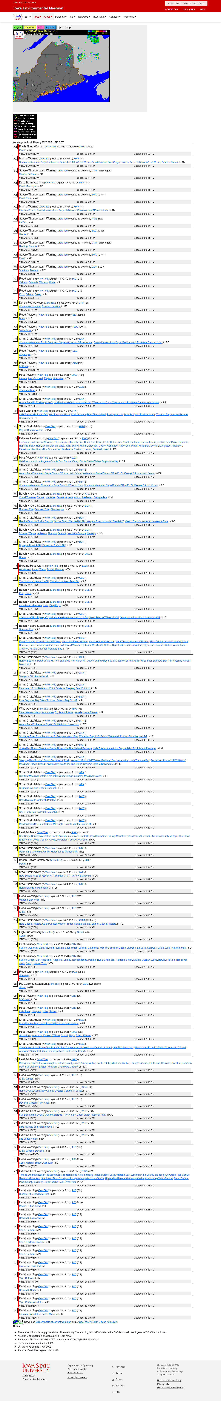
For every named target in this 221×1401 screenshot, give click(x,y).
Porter (22, 863)
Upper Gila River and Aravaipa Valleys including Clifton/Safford (139, 1178)
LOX (73, 457)
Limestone (24, 442)
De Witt (47, 1035)
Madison (116, 1063)
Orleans (62, 533)
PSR (81, 182)
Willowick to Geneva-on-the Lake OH (68, 617)
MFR (81, 469)
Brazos (42, 1066)
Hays (72, 1035)
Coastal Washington (30, 306)
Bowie (161, 959)
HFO (81, 637)
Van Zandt (123, 442)
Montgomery (73, 1063)
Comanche (54, 449)
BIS (74, 314)
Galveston (37, 1063)
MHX (76, 158)
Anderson (177, 445)
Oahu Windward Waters (67, 645)
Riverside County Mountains (72, 839)
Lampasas (164, 445)
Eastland (78, 449)
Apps (36, 16)
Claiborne (93, 947)
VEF (84, 1111)
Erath (106, 442)
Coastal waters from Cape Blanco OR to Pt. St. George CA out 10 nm (120, 485)
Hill (55, 442)
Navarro (48, 442)
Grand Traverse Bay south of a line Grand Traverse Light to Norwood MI (76, 764)
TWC (82, 146)
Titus (44, 963)
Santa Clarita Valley (90, 461)
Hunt (38, 445)
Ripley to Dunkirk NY (30, 545)
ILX (74, 1159)
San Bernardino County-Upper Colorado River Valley (47, 1114)
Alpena (69, 497)
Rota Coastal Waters (30, 923)
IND (74, 278)
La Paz (23, 222)
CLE (74, 350)
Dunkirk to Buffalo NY (53, 545)
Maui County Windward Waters (132, 641)
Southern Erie (42, 509)
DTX (87, 553)
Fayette (48, 378)
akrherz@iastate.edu (77, 1377)
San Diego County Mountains (35, 836)
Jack (68, 445)
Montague (112, 445)
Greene (30, 1150)
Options (50, 27)
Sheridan (24, 270)
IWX (81, 872)
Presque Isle (100, 497)
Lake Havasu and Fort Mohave (35, 1126)
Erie (21, 593)
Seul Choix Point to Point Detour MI (38, 812)
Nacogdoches (79, 959)
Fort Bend (155, 1063)
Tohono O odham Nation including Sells (40, 1174)
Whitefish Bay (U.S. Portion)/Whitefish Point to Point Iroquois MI (113, 736)
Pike (40, 1102)
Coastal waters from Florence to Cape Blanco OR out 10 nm (51, 485)
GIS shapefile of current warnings (53, 1322)
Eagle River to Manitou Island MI (74, 824)
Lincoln (83, 947)
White (52, 282)
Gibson (30, 294)
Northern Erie (26, 509)
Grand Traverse (27, 497)
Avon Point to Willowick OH (104, 617)
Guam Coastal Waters (54, 923)
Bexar (79, 1035)
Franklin (170, 959)
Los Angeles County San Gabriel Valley (57, 461)
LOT (87, 860)
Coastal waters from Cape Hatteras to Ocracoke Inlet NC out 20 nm (54, 162)
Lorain (28, 593)
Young (75, 445)
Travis (42, 569)
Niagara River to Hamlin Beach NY (104, 521)
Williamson (25, 569)
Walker (125, 1063)
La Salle (141, 947)
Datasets (60, 16)
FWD (85, 438)
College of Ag (29, 1375)
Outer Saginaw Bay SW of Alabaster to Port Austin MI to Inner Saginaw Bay (127, 660)
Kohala (78, 712)
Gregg (31, 959)
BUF (87, 505)
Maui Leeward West (29, 712)
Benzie (60, 497)
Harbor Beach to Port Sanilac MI (36, 660)
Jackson (131, 947)
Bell (147, 445)
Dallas (144, 442)
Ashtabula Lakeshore (30, 605)
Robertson (124, 445)
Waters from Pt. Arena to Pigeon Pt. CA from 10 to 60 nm (49, 724)
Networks (83, 16)
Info (71, 16)
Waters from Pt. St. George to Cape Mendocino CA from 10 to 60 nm (55, 402)
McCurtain (24, 999)
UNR (94, 170)
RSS (117, 1391)
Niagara (52, 533)
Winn (167, 947)
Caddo (122, 947)
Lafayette (36, 1011)
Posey (38, 294)
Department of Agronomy (35, 1379)
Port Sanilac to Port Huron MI (70, 660)
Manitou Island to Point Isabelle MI (37, 824)
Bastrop (59, 569)
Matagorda (25, 1063)
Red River (54, 947)
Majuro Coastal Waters (31, 430)
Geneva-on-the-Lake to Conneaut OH (140, 617)
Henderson (67, 449)
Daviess (23, 1102)
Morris (37, 963)
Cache (22, 234)
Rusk (100, 959)
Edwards (33, 282)
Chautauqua (57, 509)
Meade (22, 174)
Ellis (70, 442)
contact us (171, 9)
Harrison (120, 959)
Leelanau (87, 497)
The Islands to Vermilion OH (34, 581)
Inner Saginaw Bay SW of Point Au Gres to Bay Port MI (48, 700)
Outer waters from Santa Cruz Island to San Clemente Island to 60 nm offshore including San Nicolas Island (76, 1047)
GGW (95, 266)
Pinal (22, 150)
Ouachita (33, 947)
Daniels (34, 270)
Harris (100, 1063)
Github (118, 1379)
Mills (44, 449)
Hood (99, 442)
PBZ (74, 971)
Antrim (77, 497)
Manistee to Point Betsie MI (33, 688)
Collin (45, 445)
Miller (45, 1011)
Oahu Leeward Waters (41, 645)
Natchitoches (179, 947)
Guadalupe (25, 1035)
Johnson (78, 442)
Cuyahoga (24, 354)
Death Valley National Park (91, 1114)
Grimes (61, 1063)
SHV (74, 944)
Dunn (22, 318)
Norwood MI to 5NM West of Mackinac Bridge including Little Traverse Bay (110, 760)
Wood (154, 959)
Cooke (102, 445)
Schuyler (48, 1162)
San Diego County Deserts (48, 1090)
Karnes (87, 1035)
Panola (92, 959)
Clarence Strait (27, 390)
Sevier (52, 1011)
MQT (81, 744)
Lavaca (23, 378)
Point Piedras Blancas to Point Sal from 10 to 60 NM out (48, 1023)
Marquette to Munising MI (64, 851)
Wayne (32, 533)
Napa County (26, 1090)
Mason (22, 1206)
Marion (137, 959)
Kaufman (135, 442)
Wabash (43, 282)
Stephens (183, 442)
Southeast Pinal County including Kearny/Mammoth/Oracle (72, 1178)
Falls (141, 445)
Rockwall (97, 449)
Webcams (128, 16)
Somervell (89, 442)
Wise (61, 445)
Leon (106, 449)
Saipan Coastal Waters (104, 923)
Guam (22, 935)
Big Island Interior (64, 712)
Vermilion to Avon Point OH (64, 581)
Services (114, 16)
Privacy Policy (163, 1383)
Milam (134, 445)
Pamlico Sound (169, 162)
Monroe (23, 533)
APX (73, 410)
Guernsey (24, 975)
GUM (82, 426)
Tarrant (152, 442)
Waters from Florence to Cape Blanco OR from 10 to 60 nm (50, 473)
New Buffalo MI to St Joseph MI (35, 875)
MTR (81, 720)
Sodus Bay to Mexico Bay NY (69, 521)
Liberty (134, 1063)
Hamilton (36, 449)
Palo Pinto (171, 442)
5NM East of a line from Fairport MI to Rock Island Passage (124, 748)
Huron (22, 557)
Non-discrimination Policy (169, 1380)
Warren (53, 1314)
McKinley (24, 366)
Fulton (31, 1206)
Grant (161, 947)
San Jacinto (31, 1066)
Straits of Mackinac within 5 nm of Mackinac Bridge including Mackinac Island (60, 776)
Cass (22, 963)
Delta (32, 445)
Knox (22, 294)
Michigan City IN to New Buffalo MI (72, 875)
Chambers (63, 1066)
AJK (81, 386)
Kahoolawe (47, 712)
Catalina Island (27, 461)
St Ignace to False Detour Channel (37, 788)
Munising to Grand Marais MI (34, 851)
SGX (74, 832)
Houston (176, 1063)
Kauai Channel (27, 641)
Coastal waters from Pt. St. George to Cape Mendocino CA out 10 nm (55, 342)
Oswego (91, 533)
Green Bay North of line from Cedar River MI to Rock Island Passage (55, 748)
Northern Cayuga (77, 533)
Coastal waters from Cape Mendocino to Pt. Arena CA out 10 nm (128, 342)
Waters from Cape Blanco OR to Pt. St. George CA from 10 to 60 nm (119, 473)
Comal (64, 1035)
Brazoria (165, 1063)
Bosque (62, 442)
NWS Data (98, 16)
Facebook (120, 1366)
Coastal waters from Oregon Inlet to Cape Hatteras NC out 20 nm (125, 162)
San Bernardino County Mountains (108, 836)
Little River (24, 1011)
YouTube (119, 1385)
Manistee (50, 497)
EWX (74, 374)
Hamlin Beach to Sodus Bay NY (36, 521)
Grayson (92, 445)
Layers (17, 27)
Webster (104, 947)
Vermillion (38, 1302)
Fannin (83, 445)
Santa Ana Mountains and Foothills (70, 836)
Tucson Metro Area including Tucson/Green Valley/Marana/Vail (96, 1174)
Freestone (24, 449)
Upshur (146, 959)
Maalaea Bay (55, 648)
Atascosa (37, 1035)
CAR (81, 302)
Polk (21, 1066)
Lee (30, 378)
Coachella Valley (73, 1090)
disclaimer (189, 9)
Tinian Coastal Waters (78, 923)
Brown (38, 1162)
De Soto (65, 947)
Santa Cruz (25, 330)
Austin (84, 1063)
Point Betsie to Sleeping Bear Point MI (69, 688)
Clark (33, 1290)
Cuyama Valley (110, 461)
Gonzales (58, 378)
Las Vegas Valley (28, 1138)
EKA (81, 338)
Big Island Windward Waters (96, 645)
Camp (29, 963)
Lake (45, 605)
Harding (23, 246)
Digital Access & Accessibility (170, 1387)
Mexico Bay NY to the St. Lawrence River (146, 521)
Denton (54, 445)
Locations (30, 27)
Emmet (40, 497)
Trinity (107, 1063)
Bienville (43, 947)
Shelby (67, 959)
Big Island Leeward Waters (157, 645)
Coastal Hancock (51, 306)
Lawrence (34, 899)
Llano (35, 569)
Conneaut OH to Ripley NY (33, 617)
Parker (160, 442)
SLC (94, 230)
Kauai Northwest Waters (74, 641)
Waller (92, 1063)
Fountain (24, 1314)
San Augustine (44, 959)
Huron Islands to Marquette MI (35, 887)
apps (202, 9)
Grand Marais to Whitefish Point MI (37, 800)
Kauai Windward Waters (101, 641)
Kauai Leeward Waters (48, 641)
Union (74, 947)
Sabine (23, 947)
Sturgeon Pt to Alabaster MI (33, 676)
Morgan (30, 1162)
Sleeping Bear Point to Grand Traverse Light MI (44, 760)
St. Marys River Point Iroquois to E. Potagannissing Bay (48, 736)
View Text (50, 146)
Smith (129, 959)
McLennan (37, 442)
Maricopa (31, 186)
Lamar (88, 449)
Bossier (113, 947)
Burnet (50, 569)
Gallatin (23, 282)
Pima (28, 198)
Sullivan (30, 1230)
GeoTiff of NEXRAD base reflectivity (98, 1322)
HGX (74, 1059)
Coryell (154, 445)
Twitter (118, 1372)
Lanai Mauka (90, 712)
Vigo (21, 1278)
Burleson (143, 1063)
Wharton (52, 1066)
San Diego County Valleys (42, 839)
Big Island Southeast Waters (127, 645)
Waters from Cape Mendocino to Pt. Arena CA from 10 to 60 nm (125, 402)
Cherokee (109, 959)
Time (40, 27)
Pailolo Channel (38, 648)
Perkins (32, 174)
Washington (50, 1063)
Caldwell (38, 378)
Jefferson (42, 533)
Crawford (24, 1218)
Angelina (57, 959)
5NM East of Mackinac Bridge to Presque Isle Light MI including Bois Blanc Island (62, 414)
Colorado (187, 1063)
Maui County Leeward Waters (165, 641)
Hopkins (23, 445)
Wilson (56, 1035)
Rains (113, 442)
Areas (47, 16)
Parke (28, 1302)
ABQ (75, 362)
